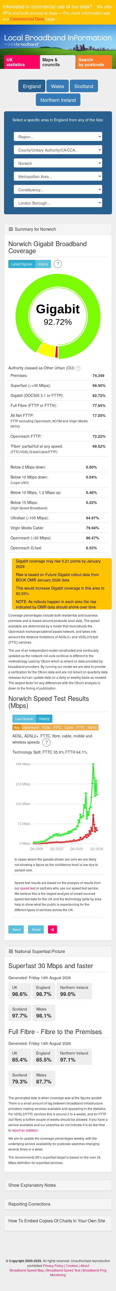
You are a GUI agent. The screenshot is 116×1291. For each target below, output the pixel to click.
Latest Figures (21, 264)
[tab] (58, 1185)
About (84, 1265)
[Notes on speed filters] (46, 741)
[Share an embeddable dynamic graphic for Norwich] (52, 929)
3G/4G (92, 727)
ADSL (46, 727)
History (43, 264)
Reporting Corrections (30, 1204)
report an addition (25, 1130)
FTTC (58, 727)
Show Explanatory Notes (32, 1185)
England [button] (32, 85)
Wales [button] (57, 85)
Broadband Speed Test (63, 1270)
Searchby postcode (91, 62)
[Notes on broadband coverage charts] (57, 263)
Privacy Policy (53, 1265)
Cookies (72, 1265)
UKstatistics (15, 62)
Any (17, 727)
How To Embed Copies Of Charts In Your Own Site (56, 1221)
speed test (27, 888)
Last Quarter (24, 718)
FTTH (80, 727)
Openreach (31, 727)
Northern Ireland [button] (58, 99)
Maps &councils (51, 62)
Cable (68, 727)
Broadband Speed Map (27, 1270)
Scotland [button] (83, 85)
